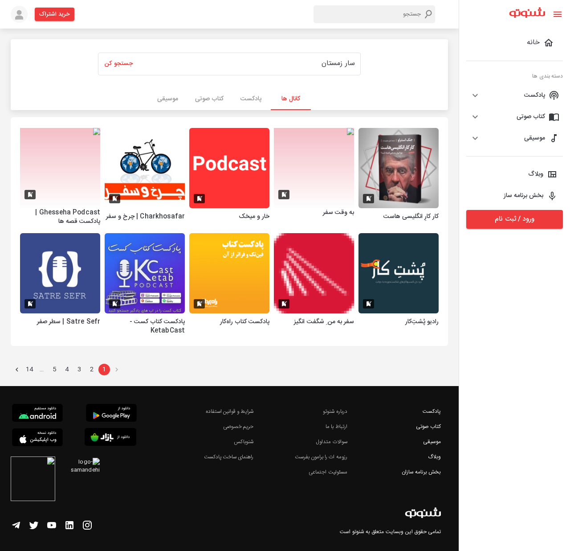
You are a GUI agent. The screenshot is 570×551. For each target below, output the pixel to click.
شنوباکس (243, 442)
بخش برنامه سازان (421, 472)
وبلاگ (434, 457)
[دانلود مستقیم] (37, 414)
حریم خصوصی (238, 427)
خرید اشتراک (54, 14)
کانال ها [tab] (290, 99)
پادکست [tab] (250, 99)
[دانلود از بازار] (110, 438)
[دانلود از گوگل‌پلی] (111, 414)
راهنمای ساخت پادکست (228, 457)
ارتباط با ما (336, 427)
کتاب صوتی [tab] (209, 99)
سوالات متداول (331, 442)
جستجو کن (118, 63)
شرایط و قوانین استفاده (229, 411)
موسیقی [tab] (167, 99)
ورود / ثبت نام (514, 219)
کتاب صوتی (428, 427)
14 (29, 369)
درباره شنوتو (335, 411)
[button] (514, 95)
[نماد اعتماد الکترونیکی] (33, 480)
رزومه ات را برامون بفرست (321, 457)
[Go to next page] (17, 369)
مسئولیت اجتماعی (328, 472)
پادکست (432, 411)
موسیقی (432, 442)
